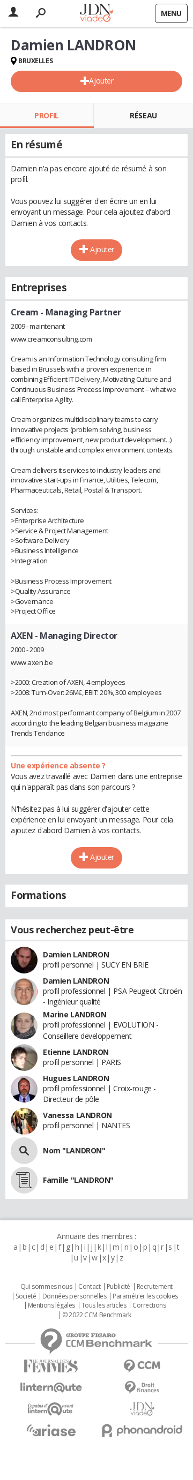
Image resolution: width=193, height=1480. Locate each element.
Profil (46, 115)
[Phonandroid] (142, 1430)
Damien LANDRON (76, 954)
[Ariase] (50, 1430)
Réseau (143, 115)
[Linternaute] (50, 1388)
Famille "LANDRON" (78, 1180)
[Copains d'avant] (50, 1409)
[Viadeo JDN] (142, 1409)
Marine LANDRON (74, 1014)
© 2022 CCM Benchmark (96, 1315)
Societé (26, 1296)
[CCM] (142, 1366)
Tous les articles (104, 1305)
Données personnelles (74, 1296)
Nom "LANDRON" (74, 1150)
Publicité (118, 1286)
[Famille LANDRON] (24, 1180)
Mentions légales (51, 1305)
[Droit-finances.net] (142, 1387)
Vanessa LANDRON (77, 1115)
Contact (89, 1286)
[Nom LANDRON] (24, 1150)
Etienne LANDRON (76, 1052)
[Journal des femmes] (50, 1366)
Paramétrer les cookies (145, 1296)
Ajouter (101, 80)
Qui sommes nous (46, 1286)
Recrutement (155, 1286)
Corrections (149, 1305)
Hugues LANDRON (76, 1078)
